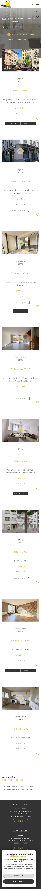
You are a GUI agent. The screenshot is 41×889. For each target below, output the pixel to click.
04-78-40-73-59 (20, 809)
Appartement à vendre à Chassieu (18, 789)
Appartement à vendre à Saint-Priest (19, 787)
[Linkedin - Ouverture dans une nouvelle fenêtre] (26, 821)
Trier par (11, 39)
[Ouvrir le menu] (38, 3)
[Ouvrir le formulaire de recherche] (33, 4)
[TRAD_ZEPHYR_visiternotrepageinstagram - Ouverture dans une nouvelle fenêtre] (20, 821)
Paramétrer (18, 876)
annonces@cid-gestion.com (20, 838)
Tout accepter (18, 881)
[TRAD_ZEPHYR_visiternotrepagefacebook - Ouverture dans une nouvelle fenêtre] (15, 821)
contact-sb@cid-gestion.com (20, 811)
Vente (4, 21)
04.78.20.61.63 (20, 835)
